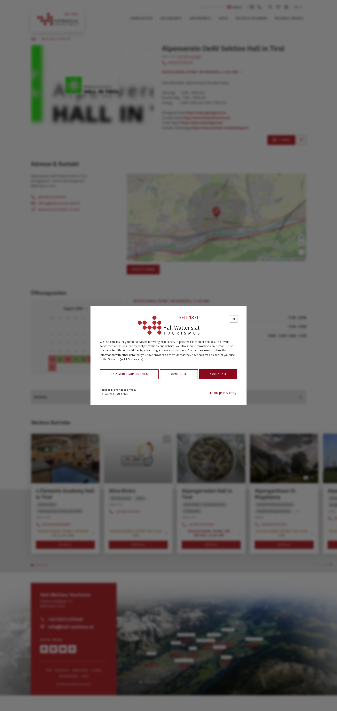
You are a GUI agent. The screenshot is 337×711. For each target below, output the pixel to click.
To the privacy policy (223, 393)
